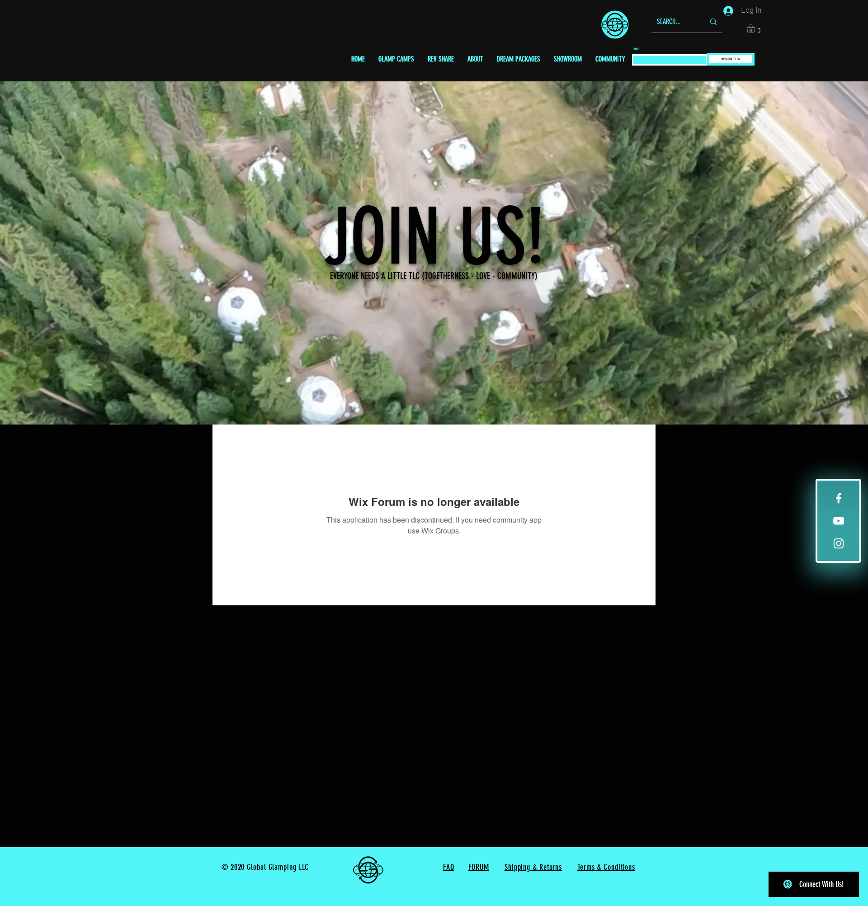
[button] (756, 28)
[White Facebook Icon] (838, 498)
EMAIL (636, 49)
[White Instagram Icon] (838, 543)
